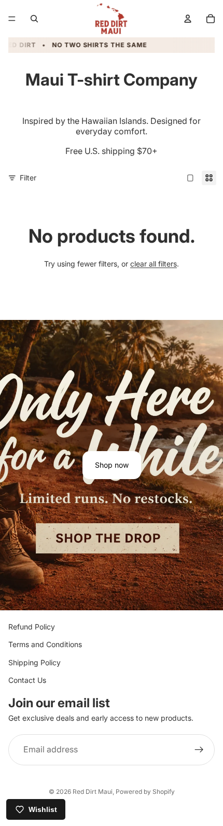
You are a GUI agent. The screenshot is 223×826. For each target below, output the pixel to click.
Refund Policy (31, 626)
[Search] (34, 18)
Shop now (112, 464)
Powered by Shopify (145, 791)
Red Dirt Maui (93, 791)
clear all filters (153, 263)
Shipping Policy (34, 661)
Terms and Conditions (45, 644)
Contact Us (27, 680)
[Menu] (12, 19)
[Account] (187, 18)
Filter (28, 177)
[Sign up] (199, 750)
